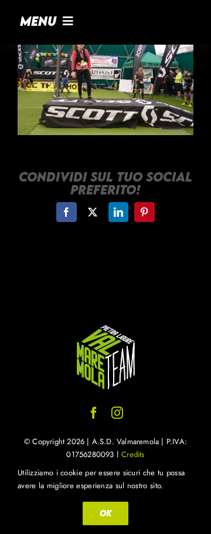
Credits (132, 454)
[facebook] (94, 413)
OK (105, 513)
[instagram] (117, 413)
